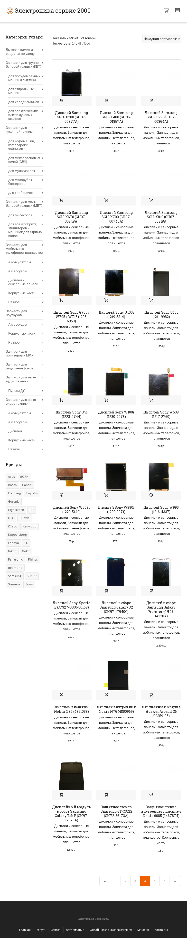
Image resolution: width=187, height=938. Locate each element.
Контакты (161, 930)
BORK (24, 477)
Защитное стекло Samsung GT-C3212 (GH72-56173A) (116, 811)
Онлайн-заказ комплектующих (111, 930)
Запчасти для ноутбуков (16, 313)
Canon (27, 485)
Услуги (40, 930)
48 (80, 43)
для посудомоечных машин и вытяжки (24, 78)
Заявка (55, 930)
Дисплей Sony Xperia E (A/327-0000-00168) (71, 605)
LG (26, 543)
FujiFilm (32, 493)
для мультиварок (21, 171)
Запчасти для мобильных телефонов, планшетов (71, 138)
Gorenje (13, 501)
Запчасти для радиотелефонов (19, 366)
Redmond (15, 568)
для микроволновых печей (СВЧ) (24, 160)
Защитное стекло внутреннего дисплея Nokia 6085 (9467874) (161, 811)
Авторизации (75, 930)
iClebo (12, 526)
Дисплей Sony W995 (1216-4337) (161, 509)
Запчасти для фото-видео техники (21, 402)
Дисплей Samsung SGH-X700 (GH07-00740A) (116, 217)
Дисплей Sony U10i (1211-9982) (161, 314)
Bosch (12, 485)
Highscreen (16, 510)
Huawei (24, 518)
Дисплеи (15, 431)
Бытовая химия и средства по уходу (20, 52)
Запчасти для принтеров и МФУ (20, 353)
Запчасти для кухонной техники (20, 130)
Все (87, 43)
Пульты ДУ (16, 391)
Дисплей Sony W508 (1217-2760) (161, 414)
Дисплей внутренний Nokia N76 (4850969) (116, 709)
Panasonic (15, 559)
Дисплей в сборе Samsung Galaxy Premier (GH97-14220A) (161, 609)
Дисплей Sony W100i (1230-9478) (116, 414)
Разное (14, 302)
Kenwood (30, 526)
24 (73, 43)
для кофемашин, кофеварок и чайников (21, 145)
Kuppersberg (17, 535)
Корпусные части (21, 293)
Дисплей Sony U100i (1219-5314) (116, 314)
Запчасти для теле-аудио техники (21, 379)
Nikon (12, 551)
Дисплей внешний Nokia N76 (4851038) (71, 709)
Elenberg (14, 493)
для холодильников (23, 102)
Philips (33, 559)
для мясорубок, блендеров (20, 182)
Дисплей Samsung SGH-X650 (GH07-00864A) (161, 117)
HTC (11, 518)
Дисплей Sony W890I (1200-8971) (116, 509)
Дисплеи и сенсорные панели (23, 282)
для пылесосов (20, 215)
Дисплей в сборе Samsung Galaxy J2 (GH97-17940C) (116, 607)
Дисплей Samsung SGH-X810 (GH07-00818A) (161, 217)
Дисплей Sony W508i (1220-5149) (71, 509)
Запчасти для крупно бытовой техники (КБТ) (23, 65)
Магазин (143, 930)
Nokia (26, 551)
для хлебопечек (20, 193)
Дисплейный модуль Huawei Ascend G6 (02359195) (161, 711)
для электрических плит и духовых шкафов (23, 115)
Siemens (14, 584)
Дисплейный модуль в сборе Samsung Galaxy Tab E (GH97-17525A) (71, 813)
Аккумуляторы (19, 262)
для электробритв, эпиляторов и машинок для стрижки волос (25, 230)
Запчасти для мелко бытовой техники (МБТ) (24, 204)
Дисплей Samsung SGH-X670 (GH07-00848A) (71, 217)
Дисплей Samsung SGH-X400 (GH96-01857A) (116, 117)
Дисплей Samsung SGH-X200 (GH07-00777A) (71, 117)
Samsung (14, 576)
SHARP (32, 576)
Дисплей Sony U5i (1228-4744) (72, 414)
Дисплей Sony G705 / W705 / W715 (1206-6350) (71, 316)
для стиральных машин (21, 91)
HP (31, 510)
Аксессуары (17, 271)
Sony (29, 584)
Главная (25, 930)
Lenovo (13, 543)
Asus (11, 477)
